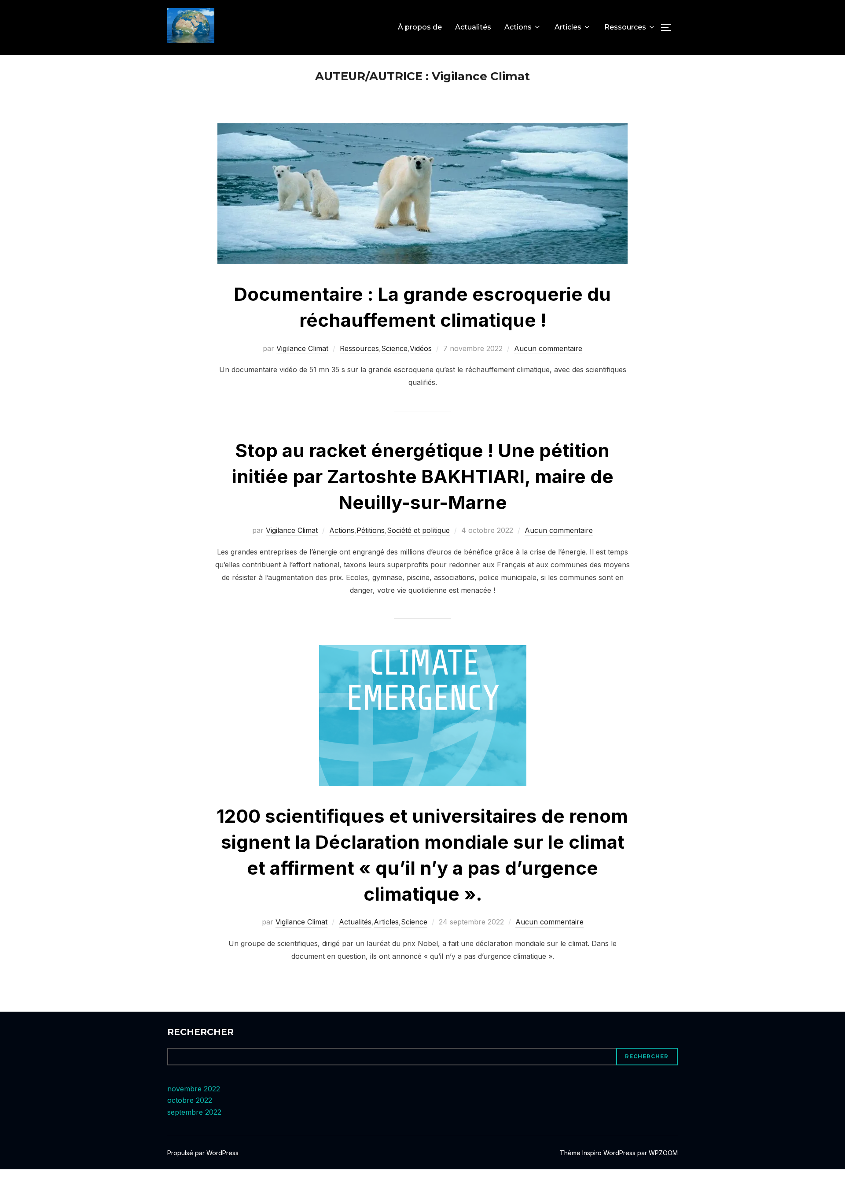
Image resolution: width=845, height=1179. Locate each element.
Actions (518, 27)
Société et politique (418, 530)
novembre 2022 (193, 1088)
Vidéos (421, 348)
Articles (568, 27)
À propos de (420, 27)
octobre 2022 (189, 1100)
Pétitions (370, 530)
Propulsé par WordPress (203, 1153)
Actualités (473, 27)
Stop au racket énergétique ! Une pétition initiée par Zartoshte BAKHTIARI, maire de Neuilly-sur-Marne (423, 476)
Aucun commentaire (548, 348)
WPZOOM (663, 1153)
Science (394, 348)
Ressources (625, 27)
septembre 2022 (194, 1112)
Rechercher (200, 1032)
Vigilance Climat (302, 348)
